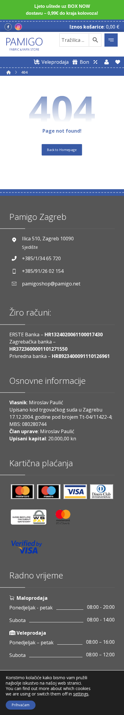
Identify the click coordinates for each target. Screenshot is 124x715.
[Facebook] (8, 26)
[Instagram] (18, 26)
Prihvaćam (20, 704)
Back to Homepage (62, 149)
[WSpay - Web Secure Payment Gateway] (31, 519)
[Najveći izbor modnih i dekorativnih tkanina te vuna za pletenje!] (24, 44)
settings (80, 694)
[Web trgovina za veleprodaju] (95, 62)
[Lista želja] (117, 62)
